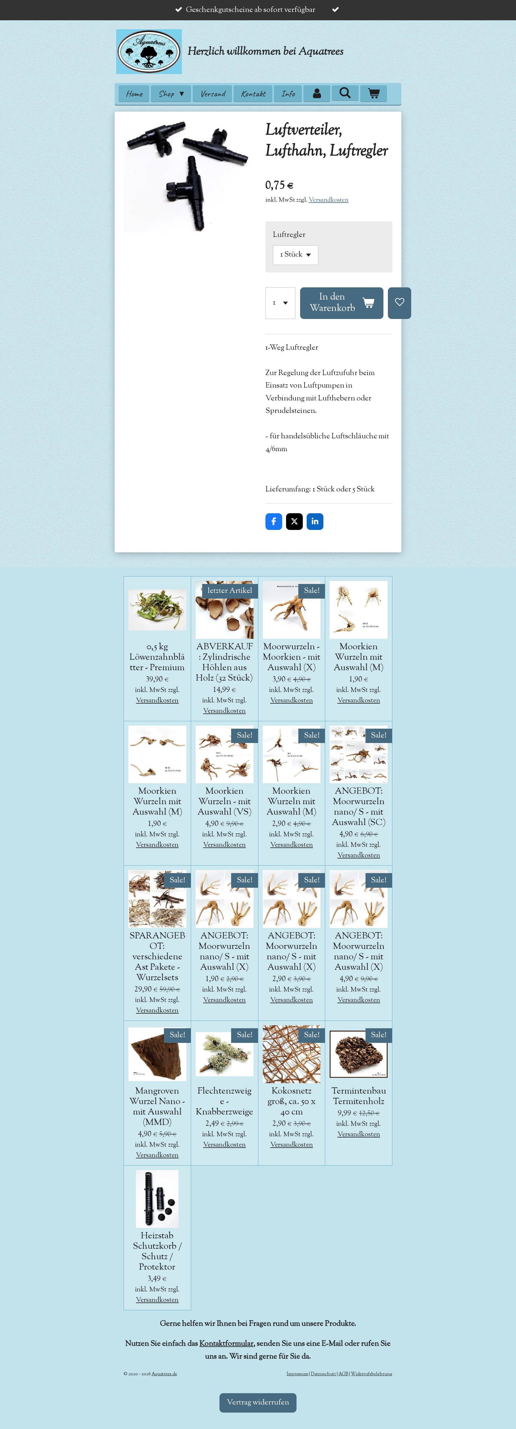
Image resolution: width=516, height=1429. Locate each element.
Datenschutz (323, 1374)
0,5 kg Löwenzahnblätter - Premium (157, 657)
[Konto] (316, 93)
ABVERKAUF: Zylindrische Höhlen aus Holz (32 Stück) (224, 663)
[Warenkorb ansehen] (373, 93)
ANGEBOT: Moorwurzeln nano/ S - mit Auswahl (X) (224, 952)
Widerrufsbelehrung (371, 1374)
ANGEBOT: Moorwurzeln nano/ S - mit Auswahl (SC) (359, 807)
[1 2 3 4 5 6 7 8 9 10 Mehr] (280, 303)
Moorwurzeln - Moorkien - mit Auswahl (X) (291, 657)
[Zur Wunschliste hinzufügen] (399, 303)
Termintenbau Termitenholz (358, 1096)
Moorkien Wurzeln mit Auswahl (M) (359, 657)
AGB (343, 1374)
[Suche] (345, 92)
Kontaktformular (226, 1344)
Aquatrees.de (164, 1374)
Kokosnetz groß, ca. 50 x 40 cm (292, 1101)
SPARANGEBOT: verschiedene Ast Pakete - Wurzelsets (157, 957)
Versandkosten (328, 200)
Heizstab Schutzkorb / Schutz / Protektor (157, 1252)
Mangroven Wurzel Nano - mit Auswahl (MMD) (157, 1107)
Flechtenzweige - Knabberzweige (224, 1101)
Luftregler (289, 235)
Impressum (297, 1374)
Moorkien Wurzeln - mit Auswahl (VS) (224, 802)
